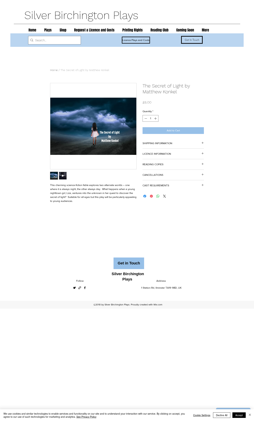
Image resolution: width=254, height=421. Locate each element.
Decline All (221, 415)
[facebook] (85, 287)
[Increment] (155, 118)
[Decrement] (145, 118)
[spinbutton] (150, 118)
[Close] (250, 415)
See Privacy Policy (86, 416)
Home (54, 70)
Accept (239, 415)
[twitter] (74, 287)
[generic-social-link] (79, 287)
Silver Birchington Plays (83, 15)
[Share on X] (164, 196)
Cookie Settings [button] (201, 415)
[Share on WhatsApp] (158, 196)
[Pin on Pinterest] (151, 196)
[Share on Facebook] (145, 196)
